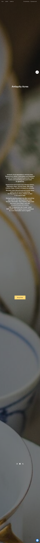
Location (6, 1)
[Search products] (37, 72)
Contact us (12, 1)
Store (3, 1)
